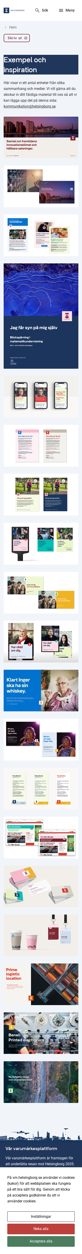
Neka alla (41, 1229)
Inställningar (41, 1216)
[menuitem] (17, 39)
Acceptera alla (41, 1241)
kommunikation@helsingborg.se (30, 106)
